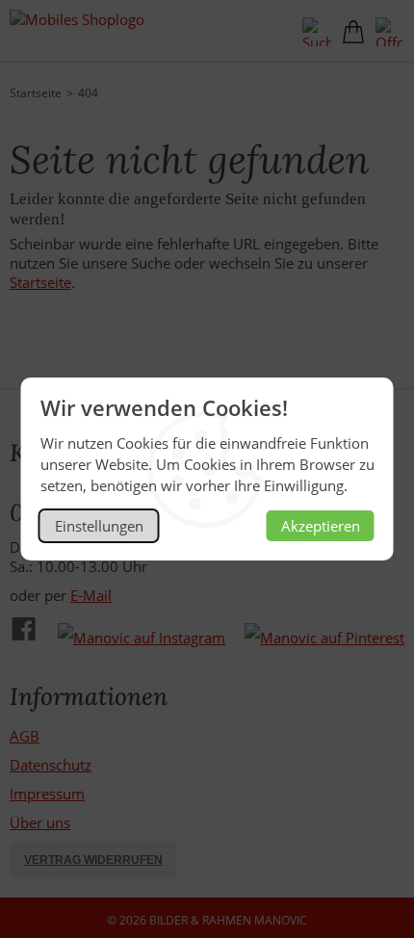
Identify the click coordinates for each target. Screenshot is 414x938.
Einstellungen (99, 525)
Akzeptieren (320, 525)
